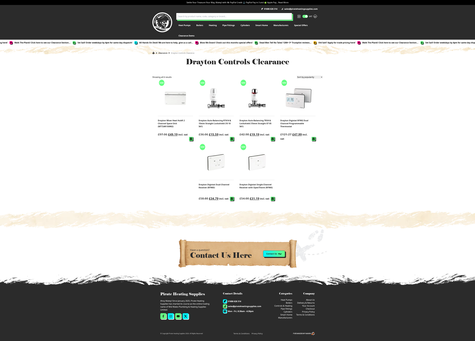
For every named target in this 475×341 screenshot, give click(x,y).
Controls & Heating (283, 305)
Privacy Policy (308, 311)
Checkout (310, 308)
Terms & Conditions (305, 314)
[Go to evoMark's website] (304, 333)
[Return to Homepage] (162, 22)
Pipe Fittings (286, 308)
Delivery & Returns (306, 302)
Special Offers (301, 25)
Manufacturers (285, 317)
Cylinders (288, 311)
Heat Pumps (286, 299)
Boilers (289, 302)
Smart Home (286, 314)
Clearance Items (186, 35)
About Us (310, 299)
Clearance (162, 53)
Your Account (308, 305)
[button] (191, 139)
